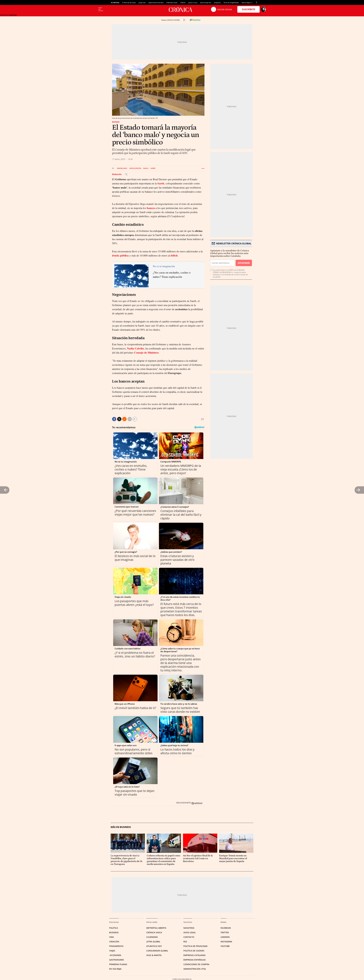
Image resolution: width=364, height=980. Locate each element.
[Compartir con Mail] (130, 419)
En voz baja (115, 968)
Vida (111, 937)
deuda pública (120, 255)
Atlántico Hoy (154, 946)
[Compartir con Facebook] (114, 419)
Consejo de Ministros (146, 352)
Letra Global (153, 941)
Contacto (188, 937)
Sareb (152, 168)
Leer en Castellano (8, 15)
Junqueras (217, 2)
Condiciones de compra (196, 964)
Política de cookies (193, 950)
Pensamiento (116, 946)
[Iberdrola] (195, 20)
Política (113, 928)
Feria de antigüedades (231, 2)
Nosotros (188, 928)
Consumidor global (157, 950)
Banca (145, 168)
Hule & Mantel (154, 955)
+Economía (115, 955)
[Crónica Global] (182, 9)
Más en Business (121, 827)
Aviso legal (189, 932)
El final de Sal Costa (129, 2)
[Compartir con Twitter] (119, 419)
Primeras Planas (118, 964)
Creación (114, 941)
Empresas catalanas (194, 955)
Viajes (112, 950)
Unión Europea (135, 168)
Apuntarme (244, 263)
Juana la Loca (192, 2)
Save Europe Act (205, 2)
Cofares (182, 2)
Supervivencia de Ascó (156, 2)
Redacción (117, 174)
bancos (151, 208)
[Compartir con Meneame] (124, 419)
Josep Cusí (142, 2)
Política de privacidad (195, 946)
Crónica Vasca (154, 932)
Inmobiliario (122, 168)
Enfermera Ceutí (171, 2)
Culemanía (152, 937)
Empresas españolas (194, 959)
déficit (174, 255)
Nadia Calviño (135, 348)
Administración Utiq (194, 968)
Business (115, 122)
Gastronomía (116, 959)
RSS (185, 941)
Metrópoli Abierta (156, 928)
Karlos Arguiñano (247, 2)
